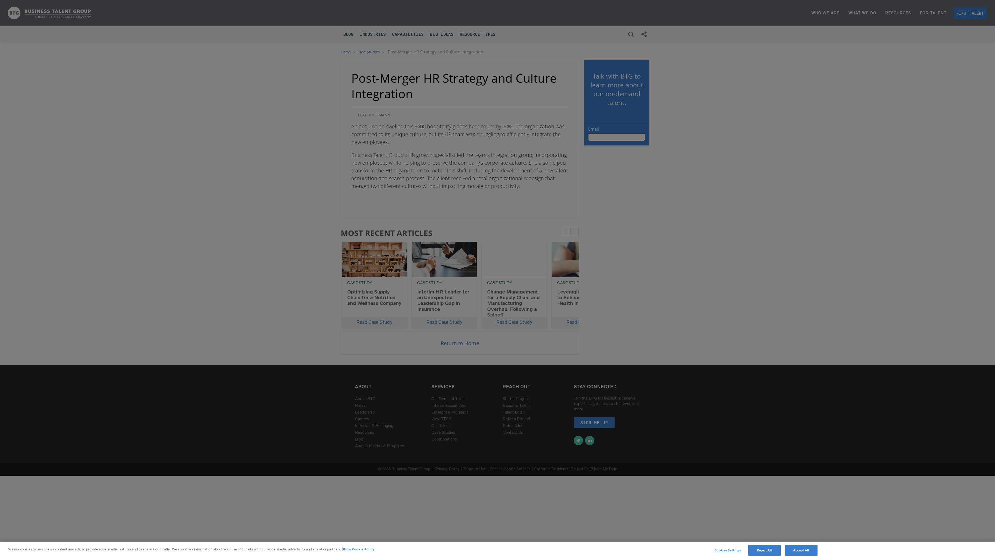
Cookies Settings (727, 550)
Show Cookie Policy (358, 549)
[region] (497, 551)
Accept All (801, 550)
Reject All (764, 550)
